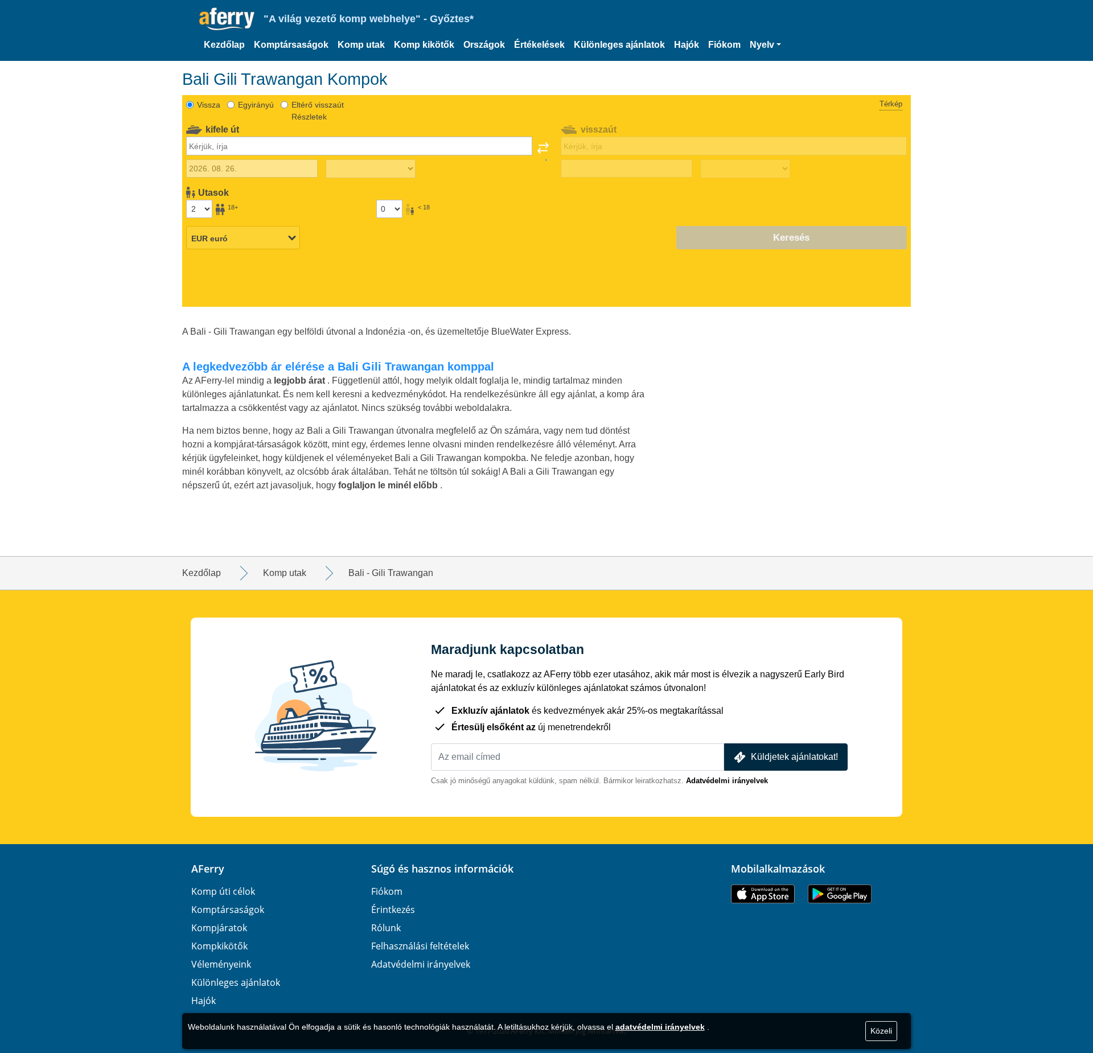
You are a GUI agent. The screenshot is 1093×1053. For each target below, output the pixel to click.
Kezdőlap (224, 45)
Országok (484, 45)
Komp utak (361, 45)
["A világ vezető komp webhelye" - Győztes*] (226, 19)
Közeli (881, 1030)
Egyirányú (256, 104)
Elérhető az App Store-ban (763, 894)
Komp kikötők (424, 45)
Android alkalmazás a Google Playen (840, 894)
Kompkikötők (219, 946)
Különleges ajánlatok (619, 45)
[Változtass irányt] (543, 151)
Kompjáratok (219, 928)
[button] (765, 45)
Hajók (686, 45)
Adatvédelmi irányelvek (727, 780)
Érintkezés (393, 909)
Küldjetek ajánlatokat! (794, 757)
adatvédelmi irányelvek (660, 1026)
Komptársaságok (291, 45)
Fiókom (724, 45)
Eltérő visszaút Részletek (317, 110)
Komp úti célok (223, 891)
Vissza (208, 104)
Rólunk (386, 928)
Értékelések (539, 45)
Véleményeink (221, 964)
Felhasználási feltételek (420, 946)
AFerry (207, 868)
